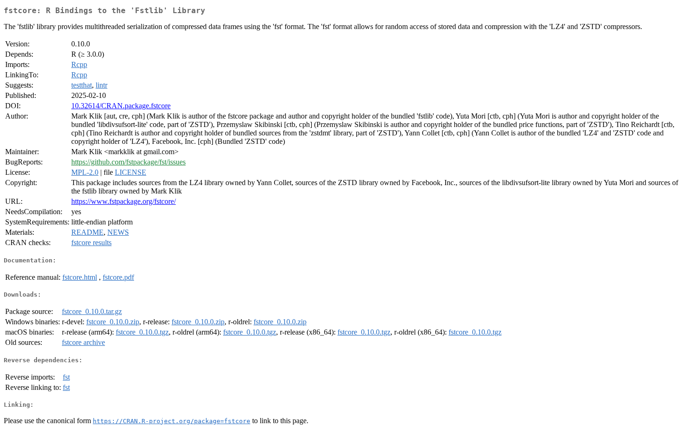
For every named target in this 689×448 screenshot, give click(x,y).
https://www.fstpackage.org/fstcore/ (123, 201)
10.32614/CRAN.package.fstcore (121, 106)
